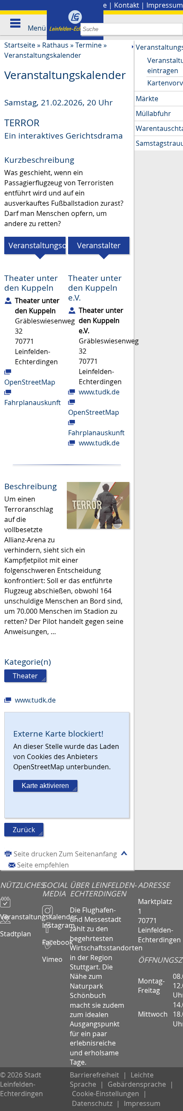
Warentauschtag (159, 128)
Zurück (24, 829)
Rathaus (55, 45)
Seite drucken (35, 854)
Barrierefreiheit (94, 1075)
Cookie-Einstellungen (105, 1093)
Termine (88, 45)
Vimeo (52, 955)
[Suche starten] (177, 29)
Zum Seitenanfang (88, 854)
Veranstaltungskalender (42, 55)
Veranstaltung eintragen (165, 65)
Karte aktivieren (45, 785)
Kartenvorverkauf (165, 83)
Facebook (56, 938)
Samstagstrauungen (159, 143)
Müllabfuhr (153, 113)
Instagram (56, 921)
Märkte (147, 98)
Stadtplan (15, 930)
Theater (25, 675)
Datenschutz (92, 1103)
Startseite (19, 45)
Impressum (164, 5)
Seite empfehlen (43, 865)
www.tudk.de (99, 392)
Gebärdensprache (137, 1084)
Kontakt (126, 5)
